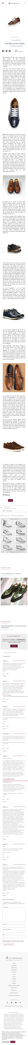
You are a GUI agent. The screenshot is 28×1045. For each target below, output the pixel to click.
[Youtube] (16, 1003)
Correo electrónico (7, 929)
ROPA (14, 963)
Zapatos (14, 37)
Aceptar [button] (12, 1041)
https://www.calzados (7, 695)
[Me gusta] (3, 673)
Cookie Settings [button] (6, 1041)
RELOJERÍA (14, 965)
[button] (3, 51)
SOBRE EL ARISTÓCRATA (14, 985)
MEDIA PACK (14, 987)
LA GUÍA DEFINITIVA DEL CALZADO (11, 573)
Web (4, 934)
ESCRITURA (14, 967)
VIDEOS (14, 981)
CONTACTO (14, 990)
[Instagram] (7, 1003)
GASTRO (14, 972)
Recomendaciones (5, 567)
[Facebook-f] (20, 1003)
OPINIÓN (14, 978)
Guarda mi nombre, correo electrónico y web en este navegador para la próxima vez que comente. (13, 941)
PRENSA (14, 983)
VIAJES (14, 976)
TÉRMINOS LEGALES (14, 992)
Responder (4, 701)
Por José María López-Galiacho (7, 575)
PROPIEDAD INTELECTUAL (14, 995)
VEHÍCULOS (14, 970)
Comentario (5, 907)
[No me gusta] (7, 673)
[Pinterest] (12, 1003)
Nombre (5, 924)
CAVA (14, 974)
